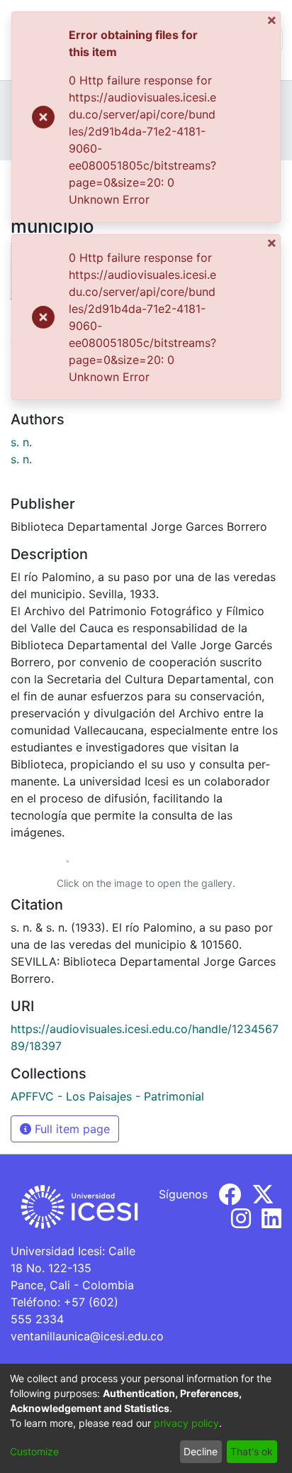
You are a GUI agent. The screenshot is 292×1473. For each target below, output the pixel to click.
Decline (201, 1451)
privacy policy (186, 1423)
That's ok (251, 1451)
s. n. (21, 442)
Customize (34, 1451)
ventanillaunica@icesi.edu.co (87, 1336)
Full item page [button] (70, 1129)
